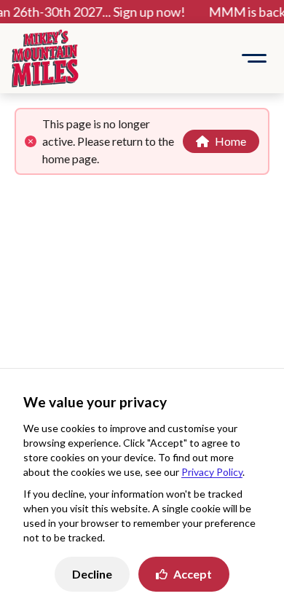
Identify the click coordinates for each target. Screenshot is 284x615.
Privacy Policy (211, 472)
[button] (254, 58)
